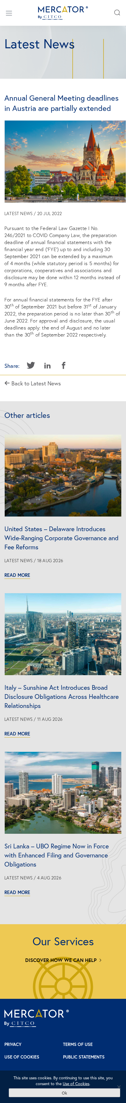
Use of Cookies (21, 1057)
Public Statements (84, 1057)
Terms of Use (78, 1044)
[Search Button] (117, 13)
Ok (64, 1093)
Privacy (12, 1044)
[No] (119, 1087)
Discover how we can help (61, 960)
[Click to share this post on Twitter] (31, 366)
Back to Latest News (35, 383)
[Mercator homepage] (36, 1018)
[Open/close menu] (9, 12)
